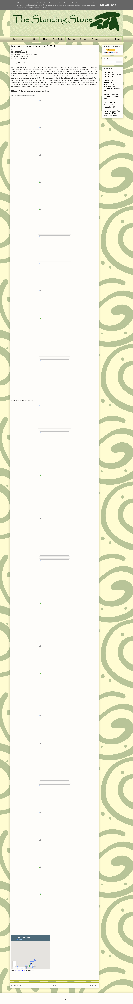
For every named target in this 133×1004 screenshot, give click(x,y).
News (117, 39)
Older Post (93, 985)
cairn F (36, 84)
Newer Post (16, 985)
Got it (113, 5)
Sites (35, 39)
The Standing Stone (20, 970)
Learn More (104, 5)
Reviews (71, 39)
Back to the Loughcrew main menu (23, 95)
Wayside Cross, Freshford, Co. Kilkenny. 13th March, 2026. (113, 74)
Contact (95, 39)
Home (14, 39)
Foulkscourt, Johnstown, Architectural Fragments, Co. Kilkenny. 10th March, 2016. (112, 85)
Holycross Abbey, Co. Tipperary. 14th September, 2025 (112, 113)
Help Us (107, 39)
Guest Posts (58, 39)
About (24, 39)
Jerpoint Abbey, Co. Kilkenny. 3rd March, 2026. (111, 97)
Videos (45, 39)
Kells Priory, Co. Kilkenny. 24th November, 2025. (110, 105)
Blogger (70, 1000)
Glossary (83, 39)
